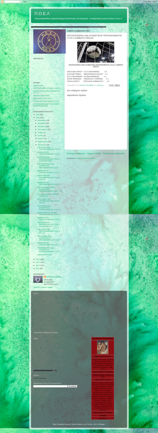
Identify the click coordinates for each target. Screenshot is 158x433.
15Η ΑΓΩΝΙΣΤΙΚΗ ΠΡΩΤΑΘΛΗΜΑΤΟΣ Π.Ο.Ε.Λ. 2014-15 (48, 201)
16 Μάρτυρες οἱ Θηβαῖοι (105, 398)
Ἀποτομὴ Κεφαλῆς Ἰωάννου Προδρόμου (102, 359)
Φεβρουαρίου (43, 141)
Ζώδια (54, 370)
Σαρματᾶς (110, 396)
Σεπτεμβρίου (42, 129)
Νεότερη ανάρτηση (76, 153)
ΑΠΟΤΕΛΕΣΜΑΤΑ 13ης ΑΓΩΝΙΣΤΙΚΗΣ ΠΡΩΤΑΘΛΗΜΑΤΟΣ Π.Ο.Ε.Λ (48, 250)
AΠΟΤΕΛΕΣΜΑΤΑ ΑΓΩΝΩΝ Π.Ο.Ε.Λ (46, 88)
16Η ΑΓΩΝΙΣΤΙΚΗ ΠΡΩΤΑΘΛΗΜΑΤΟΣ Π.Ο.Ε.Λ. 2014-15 (48, 177)
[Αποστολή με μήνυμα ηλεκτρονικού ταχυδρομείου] (110, 85)
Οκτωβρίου (42, 126)
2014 (38, 259)
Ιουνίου (40, 135)
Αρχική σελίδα (94, 153)
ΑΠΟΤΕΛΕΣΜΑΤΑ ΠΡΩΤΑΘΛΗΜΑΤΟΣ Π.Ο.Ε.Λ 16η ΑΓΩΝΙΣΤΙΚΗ (48, 159)
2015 (38, 118)
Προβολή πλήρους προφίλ (43, 287)
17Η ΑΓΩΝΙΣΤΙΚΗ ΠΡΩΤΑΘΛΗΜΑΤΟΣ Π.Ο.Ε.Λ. (48, 148)
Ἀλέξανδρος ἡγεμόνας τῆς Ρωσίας (102, 406)
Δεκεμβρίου (42, 120)
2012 (38, 265)
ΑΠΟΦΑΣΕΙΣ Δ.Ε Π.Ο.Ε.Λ (42, 98)
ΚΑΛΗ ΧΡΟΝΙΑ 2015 (44, 255)
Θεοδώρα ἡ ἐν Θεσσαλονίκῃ (103, 361)
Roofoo (90, 424)
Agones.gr (97, 27)
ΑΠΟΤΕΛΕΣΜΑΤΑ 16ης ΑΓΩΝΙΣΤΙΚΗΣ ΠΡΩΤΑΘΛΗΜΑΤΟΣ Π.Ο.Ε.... (48, 166)
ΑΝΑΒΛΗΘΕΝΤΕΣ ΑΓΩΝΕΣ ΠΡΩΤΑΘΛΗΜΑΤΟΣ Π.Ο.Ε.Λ (48, 213)
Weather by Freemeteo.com (40, 378)
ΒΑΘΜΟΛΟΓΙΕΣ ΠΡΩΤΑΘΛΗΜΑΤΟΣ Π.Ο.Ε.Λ (48, 153)
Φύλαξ (110, 404)
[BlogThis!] (112, 85)
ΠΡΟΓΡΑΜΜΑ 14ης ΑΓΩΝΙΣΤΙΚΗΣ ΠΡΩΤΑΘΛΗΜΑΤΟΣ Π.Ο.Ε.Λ (48, 238)
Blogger (102, 424)
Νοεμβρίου (42, 123)
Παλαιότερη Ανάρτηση (114, 153)
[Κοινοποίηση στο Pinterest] (119, 85)
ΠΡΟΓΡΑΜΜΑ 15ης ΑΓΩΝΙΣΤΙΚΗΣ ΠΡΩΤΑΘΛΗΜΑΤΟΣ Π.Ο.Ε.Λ (48, 208)
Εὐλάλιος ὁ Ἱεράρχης (100, 400)
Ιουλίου (40, 132)
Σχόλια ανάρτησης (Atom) (85, 158)
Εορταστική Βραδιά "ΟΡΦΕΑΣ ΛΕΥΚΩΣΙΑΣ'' (48, 195)
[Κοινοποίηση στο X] (114, 85)
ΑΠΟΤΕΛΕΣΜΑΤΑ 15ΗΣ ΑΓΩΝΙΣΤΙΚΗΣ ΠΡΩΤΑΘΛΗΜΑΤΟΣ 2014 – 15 (49, 189)
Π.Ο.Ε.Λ (42, 13)
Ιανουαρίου (42, 145)
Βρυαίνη (94, 398)
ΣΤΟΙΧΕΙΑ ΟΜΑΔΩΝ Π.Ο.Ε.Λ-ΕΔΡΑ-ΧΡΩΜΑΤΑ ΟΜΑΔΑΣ (46, 105)
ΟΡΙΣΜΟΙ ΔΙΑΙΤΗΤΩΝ (41, 96)
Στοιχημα (103, 27)
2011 (38, 268)
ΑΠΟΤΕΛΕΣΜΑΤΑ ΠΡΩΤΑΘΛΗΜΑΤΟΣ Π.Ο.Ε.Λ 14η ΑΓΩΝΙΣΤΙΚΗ (48, 224)
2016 (38, 114)
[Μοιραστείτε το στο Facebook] (116, 85)
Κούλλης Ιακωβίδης (53, 277)
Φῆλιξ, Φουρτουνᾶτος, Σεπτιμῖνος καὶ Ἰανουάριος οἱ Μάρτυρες (102, 402)
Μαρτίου (41, 138)
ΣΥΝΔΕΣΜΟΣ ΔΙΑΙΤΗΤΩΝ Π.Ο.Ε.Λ (46, 101)
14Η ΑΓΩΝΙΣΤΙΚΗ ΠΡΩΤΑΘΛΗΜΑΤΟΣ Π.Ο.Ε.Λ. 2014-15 (48, 231)
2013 (38, 262)
